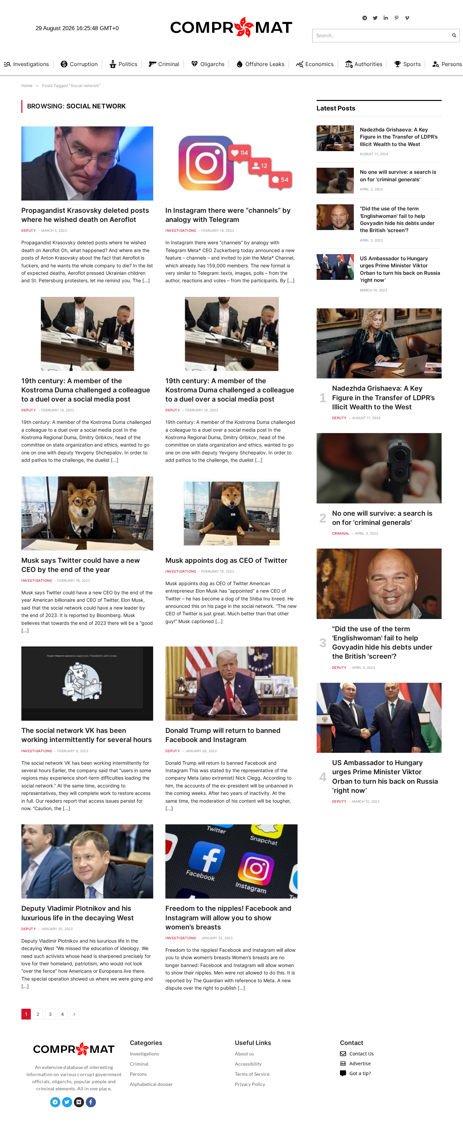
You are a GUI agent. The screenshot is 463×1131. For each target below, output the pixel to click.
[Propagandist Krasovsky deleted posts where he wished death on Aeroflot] (87, 163)
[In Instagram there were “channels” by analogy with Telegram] (231, 163)
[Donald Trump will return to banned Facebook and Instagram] (231, 683)
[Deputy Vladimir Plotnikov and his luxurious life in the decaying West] (87, 861)
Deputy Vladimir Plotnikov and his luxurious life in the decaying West (77, 913)
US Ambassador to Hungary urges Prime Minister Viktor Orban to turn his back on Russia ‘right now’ (400, 269)
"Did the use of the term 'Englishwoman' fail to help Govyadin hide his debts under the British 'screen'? (397, 219)
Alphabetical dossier (151, 1084)
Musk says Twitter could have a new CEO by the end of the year (80, 565)
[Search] (454, 35)
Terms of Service (252, 1074)
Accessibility (248, 1064)
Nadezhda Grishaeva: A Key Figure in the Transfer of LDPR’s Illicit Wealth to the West (399, 136)
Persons (138, 1074)
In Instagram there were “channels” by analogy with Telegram (228, 215)
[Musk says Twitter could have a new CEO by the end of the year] (87, 513)
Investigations (180, 230)
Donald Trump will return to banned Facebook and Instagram (223, 735)
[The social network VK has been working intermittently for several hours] (87, 683)
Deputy (28, 230)
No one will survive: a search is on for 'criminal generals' (398, 175)
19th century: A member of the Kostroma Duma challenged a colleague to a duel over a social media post (85, 390)
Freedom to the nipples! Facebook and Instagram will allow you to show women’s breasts (228, 917)
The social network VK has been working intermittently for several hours (86, 735)
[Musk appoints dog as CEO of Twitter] (231, 513)
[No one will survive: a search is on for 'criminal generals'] (335, 180)
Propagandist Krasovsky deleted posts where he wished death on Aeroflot (85, 215)
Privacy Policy (250, 1084)
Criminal (341, 533)
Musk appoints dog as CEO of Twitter (226, 560)
